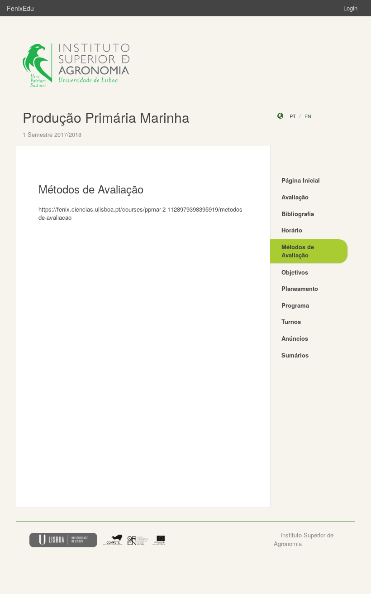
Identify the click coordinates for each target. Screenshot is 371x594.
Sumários (295, 355)
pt (293, 116)
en (307, 116)
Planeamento (299, 288)
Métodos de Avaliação (297, 251)
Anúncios (294, 338)
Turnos (291, 321)
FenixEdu (20, 8)
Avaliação (295, 197)
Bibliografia (297, 213)
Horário (291, 230)
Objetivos (294, 272)
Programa (295, 305)
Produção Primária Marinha (106, 117)
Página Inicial (300, 180)
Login (350, 8)
